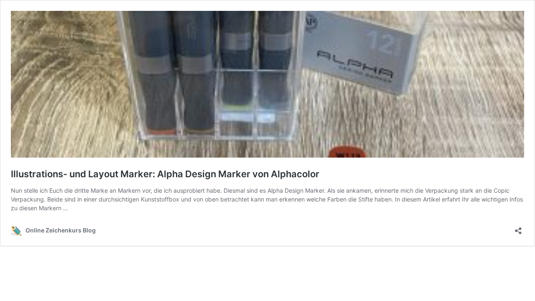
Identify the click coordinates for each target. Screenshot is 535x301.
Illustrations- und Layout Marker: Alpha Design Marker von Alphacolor (165, 173)
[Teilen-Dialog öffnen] (518, 228)
